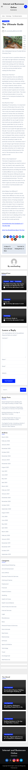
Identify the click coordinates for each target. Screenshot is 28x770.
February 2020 (6, 535)
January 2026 (6, 444)
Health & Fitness (6, 599)
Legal (3, 614)
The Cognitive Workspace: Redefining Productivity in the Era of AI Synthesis (13, 707)
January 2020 (6, 539)
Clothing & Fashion (7, 580)
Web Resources (6, 659)
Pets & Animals (6, 629)
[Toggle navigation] (2, 6)
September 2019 (6, 554)
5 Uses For (6, 302)
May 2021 (4, 478)
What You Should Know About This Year (13, 230)
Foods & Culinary (6, 591)
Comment (5, 338)
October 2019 (5, 550)
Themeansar (14, 768)
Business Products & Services (10, 576)
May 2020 (4, 524)
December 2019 (6, 543)
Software (4, 640)
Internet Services (6, 610)
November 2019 (6, 546)
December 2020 (6, 497)
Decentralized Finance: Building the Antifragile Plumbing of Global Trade (13, 691)
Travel (3, 652)
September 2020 (6, 509)
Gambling (4, 595)
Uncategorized (6, 656)
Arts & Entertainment (8, 569)
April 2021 (4, 482)
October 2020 (5, 505)
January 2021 (5, 494)
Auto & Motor (5, 572)
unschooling (10, 31)
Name (4, 359)
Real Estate (5, 633)
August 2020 (5, 512)
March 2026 (5, 437)
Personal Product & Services (9, 625)
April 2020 (5, 528)
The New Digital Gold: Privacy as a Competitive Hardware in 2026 (13, 738)
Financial (6, 281)
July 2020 (4, 516)
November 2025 (6, 448)
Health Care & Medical (8, 603)
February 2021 (6, 490)
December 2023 (6, 463)
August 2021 (5, 467)
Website (4, 373)
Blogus (22, 766)
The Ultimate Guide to (10, 318)
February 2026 (6, 441)
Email (4, 366)
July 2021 (4, 471)
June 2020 (5, 520)
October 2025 (5, 452)
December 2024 (6, 456)
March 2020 (5, 531)
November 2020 (6, 501)
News (11, 281)
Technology (6, 21)
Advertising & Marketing (8, 565)
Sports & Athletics (7, 644)
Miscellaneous (6, 618)
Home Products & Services (9, 606)
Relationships (5, 637)
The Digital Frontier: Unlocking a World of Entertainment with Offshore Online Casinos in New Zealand (13, 425)
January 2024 (6, 460)
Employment (5, 584)
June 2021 (5, 475)
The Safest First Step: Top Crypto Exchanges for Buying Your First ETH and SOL (13, 285)
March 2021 (5, 486)
